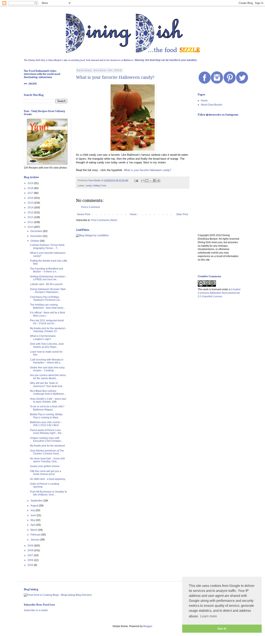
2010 (31, 227)
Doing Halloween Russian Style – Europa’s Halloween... (48, 291)
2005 (31, 565)
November (36, 236)
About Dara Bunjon (211, 104)
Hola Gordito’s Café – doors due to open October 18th (48, 400)
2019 (31, 183)
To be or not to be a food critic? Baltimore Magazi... (47, 408)
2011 (31, 222)
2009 (31, 545)
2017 (31, 193)
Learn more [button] (208, 616)
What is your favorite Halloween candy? (115, 77)
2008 (31, 550)
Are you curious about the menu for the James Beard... (48, 377)
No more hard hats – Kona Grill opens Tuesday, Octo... (47, 460)
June (33, 515)
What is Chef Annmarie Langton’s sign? (43, 337)
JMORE (32, 83)
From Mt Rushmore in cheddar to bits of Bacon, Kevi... (48, 493)
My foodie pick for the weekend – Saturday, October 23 (48, 330)
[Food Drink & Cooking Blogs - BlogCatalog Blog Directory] (58, 595)
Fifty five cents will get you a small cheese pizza (45, 473)
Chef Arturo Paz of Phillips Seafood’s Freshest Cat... (45, 298)
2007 (31, 555)
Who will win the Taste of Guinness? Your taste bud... (47, 384)
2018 (31, 188)
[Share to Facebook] (155, 180)
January (35, 539)
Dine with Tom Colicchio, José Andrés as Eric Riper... (47, 345)
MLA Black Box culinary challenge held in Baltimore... (48, 392)
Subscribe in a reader (36, 610)
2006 (31, 560)
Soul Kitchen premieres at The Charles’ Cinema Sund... (47, 452)
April (33, 524)
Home (133, 214)
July (33, 510)
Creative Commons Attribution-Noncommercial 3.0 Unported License (219, 293)
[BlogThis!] (147, 180)
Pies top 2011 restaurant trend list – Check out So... (47, 322)
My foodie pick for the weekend (47, 445)
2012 (31, 217)
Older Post (182, 214)
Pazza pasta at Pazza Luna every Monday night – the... (46, 432)
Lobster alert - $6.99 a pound (46, 284)
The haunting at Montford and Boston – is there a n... (46, 270)
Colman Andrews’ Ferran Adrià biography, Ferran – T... (47, 246)
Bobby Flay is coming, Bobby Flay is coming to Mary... (46, 416)
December (36, 231)
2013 (31, 212)
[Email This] (143, 180)
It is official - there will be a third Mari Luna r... (47, 314)
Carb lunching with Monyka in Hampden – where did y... (46, 361)
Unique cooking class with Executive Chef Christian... (46, 439)
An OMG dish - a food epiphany (47, 479)
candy (89, 185)
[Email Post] (136, 180)
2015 (31, 202)
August (34, 505)
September (36, 500)
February (35, 534)
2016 (31, 198)
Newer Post (83, 214)
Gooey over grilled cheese (45, 466)
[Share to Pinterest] (159, 180)
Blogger (147, 626)
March (34, 529)
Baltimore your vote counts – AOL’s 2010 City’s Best (46, 424)
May (33, 520)
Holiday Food (99, 185)
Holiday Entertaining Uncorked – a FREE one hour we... (48, 278)
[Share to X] (151, 180)
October (35, 240)
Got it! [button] (222, 628)
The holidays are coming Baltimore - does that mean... (47, 306)
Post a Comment (90, 207)
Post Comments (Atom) (104, 220)
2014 (31, 207)
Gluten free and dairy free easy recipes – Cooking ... (47, 369)
